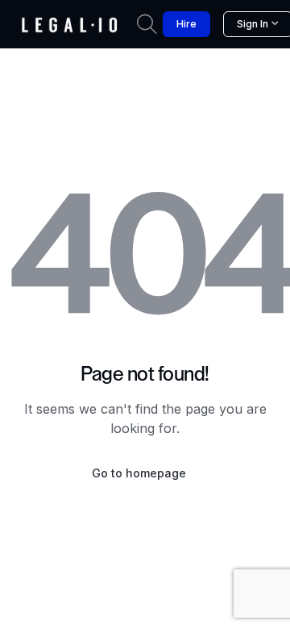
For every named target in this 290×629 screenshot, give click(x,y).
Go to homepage (139, 473)
